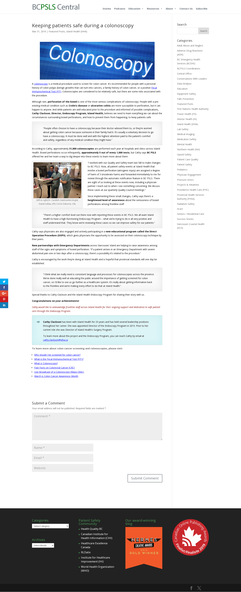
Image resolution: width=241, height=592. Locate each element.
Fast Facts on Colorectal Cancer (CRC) (54, 367)
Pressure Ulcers (185, 179)
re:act (180, 208)
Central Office (184, 73)
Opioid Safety (184, 154)
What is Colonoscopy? (46, 363)
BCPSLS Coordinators (188, 68)
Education (134, 8)
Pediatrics (182, 169)
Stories (107, 8)
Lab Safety (182, 129)
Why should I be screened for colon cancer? (57, 354)
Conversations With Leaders (192, 78)
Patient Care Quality (187, 159)
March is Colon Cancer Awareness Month (56, 376)
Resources (153, 8)
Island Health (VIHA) (76, 31)
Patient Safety (184, 164)
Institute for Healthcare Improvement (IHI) (95, 559)
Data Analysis (184, 83)
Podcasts (119, 8)
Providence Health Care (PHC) (193, 189)
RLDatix (85, 552)
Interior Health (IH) (187, 119)
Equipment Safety (186, 93)
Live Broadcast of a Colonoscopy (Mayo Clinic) (59, 371)
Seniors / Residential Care (190, 213)
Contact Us (186, 8)
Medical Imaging (185, 134)
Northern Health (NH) (188, 149)
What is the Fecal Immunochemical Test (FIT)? (58, 359)
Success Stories (185, 219)
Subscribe (201, 8)
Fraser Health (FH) (186, 114)
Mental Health (184, 144)
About (169, 8)
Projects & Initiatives (188, 184)
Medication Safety (186, 139)
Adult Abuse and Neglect (190, 45)
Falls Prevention (185, 98)
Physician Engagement (189, 174)
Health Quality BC (92, 529)
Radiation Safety (185, 203)
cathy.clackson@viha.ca (55, 339)
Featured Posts (57, 31)
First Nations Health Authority (193, 108)
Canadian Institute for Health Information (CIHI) (96, 536)
